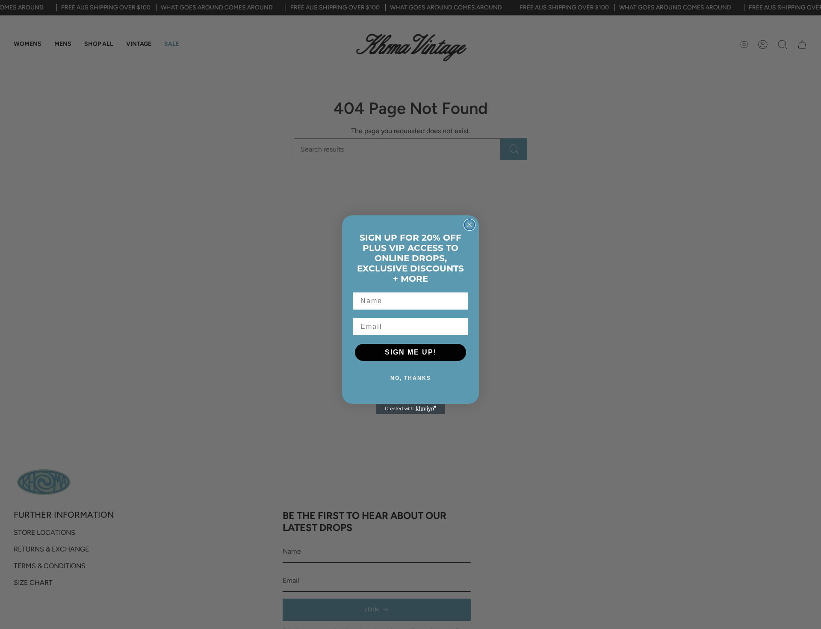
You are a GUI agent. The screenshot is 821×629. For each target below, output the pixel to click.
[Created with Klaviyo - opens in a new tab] (410, 409)
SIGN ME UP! (411, 352)
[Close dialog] (469, 225)
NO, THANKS (410, 378)
